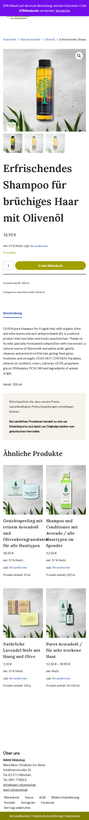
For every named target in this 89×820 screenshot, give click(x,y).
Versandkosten (39, 246)
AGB (42, 797)
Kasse (29, 797)
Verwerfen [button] (63, 10)
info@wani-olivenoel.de (19, 785)
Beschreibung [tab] (12, 313)
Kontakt (9, 802)
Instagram (28, 802)
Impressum (72, 816)
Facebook (47, 802)
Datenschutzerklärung (47, 816)
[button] (79, 55)
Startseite (9, 39)
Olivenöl (49, 39)
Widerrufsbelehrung (65, 797)
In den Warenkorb (50, 265)
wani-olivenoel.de (15, 790)
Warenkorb (11, 797)
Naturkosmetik (30, 39)
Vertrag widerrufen (17, 807)
